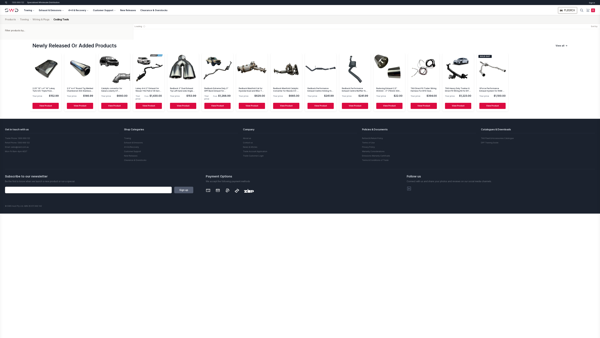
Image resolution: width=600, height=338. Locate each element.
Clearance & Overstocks (154, 10)
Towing (28, 10)
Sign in (592, 3)
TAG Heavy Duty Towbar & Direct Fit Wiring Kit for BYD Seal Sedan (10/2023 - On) (457, 90)
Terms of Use (368, 142)
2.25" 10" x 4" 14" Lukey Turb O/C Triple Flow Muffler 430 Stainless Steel (45, 90)
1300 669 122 (18, 2)
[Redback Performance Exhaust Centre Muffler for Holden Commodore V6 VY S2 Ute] (355, 69)
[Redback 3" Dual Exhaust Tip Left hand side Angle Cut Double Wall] (183, 69)
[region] (300, 82)
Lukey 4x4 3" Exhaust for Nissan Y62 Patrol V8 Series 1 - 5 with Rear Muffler (149, 90)
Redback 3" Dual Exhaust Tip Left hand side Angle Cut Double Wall (181, 90)
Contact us (248, 142)
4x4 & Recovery (77, 10)
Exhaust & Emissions (50, 10)
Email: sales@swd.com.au (17, 147)
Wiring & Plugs (40, 19)
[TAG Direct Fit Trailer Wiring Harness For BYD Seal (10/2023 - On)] (423, 69)
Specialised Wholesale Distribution (43, 2)
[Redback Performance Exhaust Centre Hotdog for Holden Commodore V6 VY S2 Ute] (320, 69)
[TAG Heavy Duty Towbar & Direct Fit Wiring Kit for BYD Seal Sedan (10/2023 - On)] (458, 69)
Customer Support (103, 10)
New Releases (128, 10)
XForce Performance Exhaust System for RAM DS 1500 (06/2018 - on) (492, 90)
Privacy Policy (368, 147)
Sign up (183, 190)
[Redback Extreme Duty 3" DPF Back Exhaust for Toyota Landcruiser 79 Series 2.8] (217, 69)
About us (247, 138)
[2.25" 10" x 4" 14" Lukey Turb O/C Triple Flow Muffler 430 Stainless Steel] (45, 69)
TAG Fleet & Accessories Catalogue (497, 138)
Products (10, 19)
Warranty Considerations (373, 151)
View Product (45, 106)
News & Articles (250, 147)
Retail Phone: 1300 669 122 (17, 142)
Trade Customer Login (253, 156)
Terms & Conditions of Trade (375, 160)
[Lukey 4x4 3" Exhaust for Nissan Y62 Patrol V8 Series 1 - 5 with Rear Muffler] (148, 69)
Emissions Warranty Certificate (376, 156)
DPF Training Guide (489, 142)
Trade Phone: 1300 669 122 (17, 138)
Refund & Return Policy (372, 138)
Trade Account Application (255, 151)
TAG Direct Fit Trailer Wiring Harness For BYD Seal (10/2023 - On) (423, 90)
